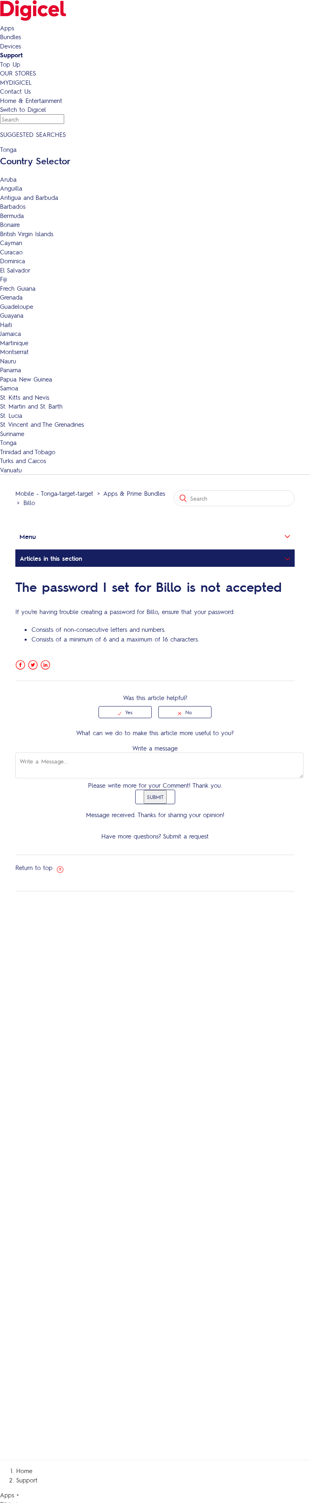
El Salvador (15, 270)
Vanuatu (11, 470)
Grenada (11, 297)
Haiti (6, 325)
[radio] (125, 712)
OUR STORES (18, 73)
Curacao (11, 252)
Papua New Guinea (26, 379)
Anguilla (11, 188)
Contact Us (15, 91)
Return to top (35, 868)
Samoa (9, 388)
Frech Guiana (18, 288)
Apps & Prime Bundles (134, 493)
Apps (7, 28)
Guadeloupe (16, 306)
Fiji (3, 279)
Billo (29, 503)
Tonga (8, 442)
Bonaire (10, 224)
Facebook (20, 665)
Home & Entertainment (31, 100)
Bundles (10, 37)
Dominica (12, 261)
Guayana (11, 315)
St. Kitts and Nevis (24, 397)
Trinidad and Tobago (27, 452)
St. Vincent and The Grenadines (42, 424)
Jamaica (10, 333)
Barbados (12, 206)
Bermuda (12, 216)
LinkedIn (45, 665)
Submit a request (186, 836)
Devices (10, 46)
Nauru (8, 361)
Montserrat (14, 352)
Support (11, 55)
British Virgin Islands (26, 234)
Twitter (33, 665)
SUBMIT (155, 797)
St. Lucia (11, 415)
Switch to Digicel (23, 109)
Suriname (12, 434)
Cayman (11, 243)
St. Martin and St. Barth (31, 406)
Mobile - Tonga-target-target (54, 493)
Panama (10, 370)
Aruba (8, 179)
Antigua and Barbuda (29, 197)
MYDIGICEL (15, 82)
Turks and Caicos (23, 461)
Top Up (10, 64)
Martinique (14, 343)
